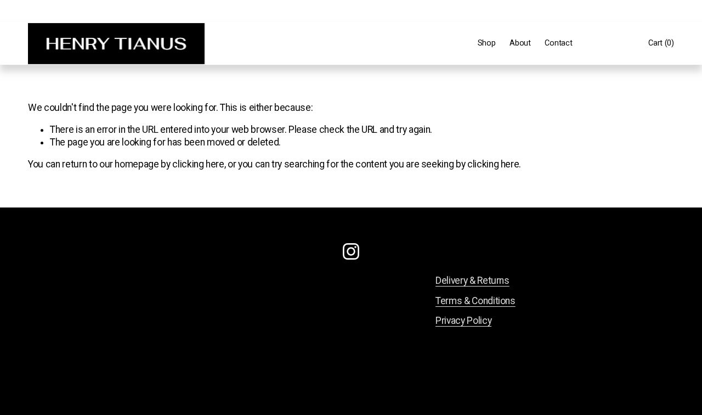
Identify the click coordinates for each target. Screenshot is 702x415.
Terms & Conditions (475, 300)
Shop (487, 43)
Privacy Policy (463, 320)
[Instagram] (351, 251)
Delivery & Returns (472, 280)
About (520, 43)
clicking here (198, 164)
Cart (661, 43)
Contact (558, 43)
